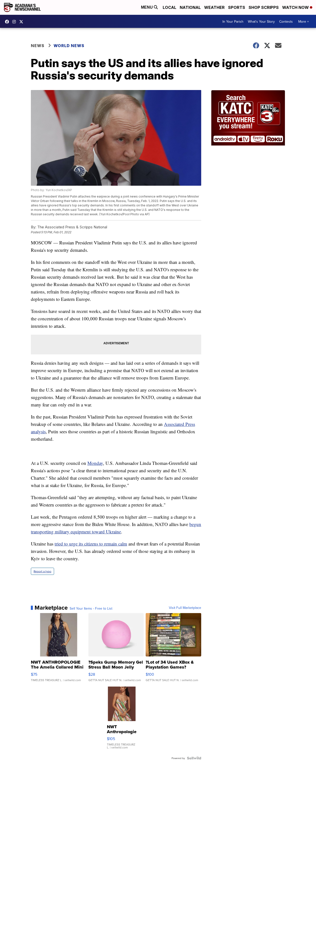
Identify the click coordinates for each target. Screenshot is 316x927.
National (190, 7)
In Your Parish (232, 21)
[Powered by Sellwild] (194, 758)
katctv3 (8, 22)
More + (303, 21)
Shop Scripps (264, 7)
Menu (147, 7)
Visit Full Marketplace (185, 607)
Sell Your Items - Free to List (91, 608)
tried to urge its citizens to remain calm (91, 544)
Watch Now (296, 7)
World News (69, 45)
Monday (95, 463)
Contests (286, 21)
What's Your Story (261, 21)
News (37, 45)
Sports (236, 7)
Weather (214, 7)
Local (169, 7)
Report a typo (42, 571)
